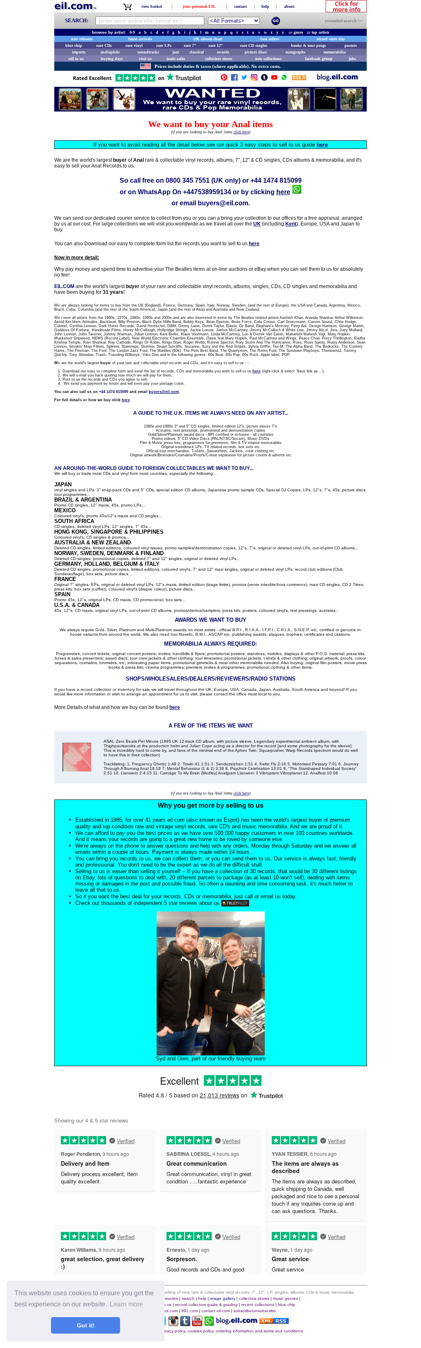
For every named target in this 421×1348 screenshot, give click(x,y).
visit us (145, 58)
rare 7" (190, 45)
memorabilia (335, 52)
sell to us (76, 58)
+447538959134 (207, 191)
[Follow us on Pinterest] (224, 79)
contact (240, 6)
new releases (82, 39)
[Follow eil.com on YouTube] (197, 1323)
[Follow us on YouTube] (274, 79)
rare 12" (215, 45)
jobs (352, 58)
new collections (268, 58)
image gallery (222, 1298)
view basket (151, 6)
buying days (112, 58)
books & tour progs (308, 45)
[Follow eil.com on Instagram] (173, 1323)
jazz (175, 52)
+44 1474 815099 (276, 180)
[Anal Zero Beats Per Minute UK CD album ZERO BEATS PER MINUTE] (76, 769)
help (265, 6)
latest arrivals (140, 39)
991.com (189, 1310)
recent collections (257, 1304)
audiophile (110, 52)
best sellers (269, 39)
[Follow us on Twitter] (244, 79)
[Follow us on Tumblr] (264, 79)
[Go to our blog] (338, 79)
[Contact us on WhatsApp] (284, 79)
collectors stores (218, 58)
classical (197, 52)
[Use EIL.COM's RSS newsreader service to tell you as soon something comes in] (274, 1321)
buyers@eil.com (223, 203)
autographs (295, 52)
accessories (167, 1298)
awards (223, 52)
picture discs (256, 52)
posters (351, 45)
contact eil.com (215, 1310)
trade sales (176, 58)
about (289, 6)
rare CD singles (253, 45)
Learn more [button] (126, 1304)
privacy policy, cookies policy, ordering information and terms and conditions (231, 1331)
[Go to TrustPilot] (137, 80)
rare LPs (163, 45)
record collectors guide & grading (206, 1304)
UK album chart (207, 39)
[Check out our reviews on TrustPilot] (235, 903)
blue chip (73, 45)
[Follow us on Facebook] (234, 79)
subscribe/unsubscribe (255, 1310)
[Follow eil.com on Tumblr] (185, 1323)
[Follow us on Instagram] (254, 79)
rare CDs (104, 45)
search (188, 1298)
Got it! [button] (86, 1325)
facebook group (319, 58)
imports (79, 52)
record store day (331, 39)
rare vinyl (134, 45)
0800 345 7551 (188, 180)
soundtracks (148, 52)
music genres (285, 1298)
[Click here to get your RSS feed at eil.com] (299, 79)
